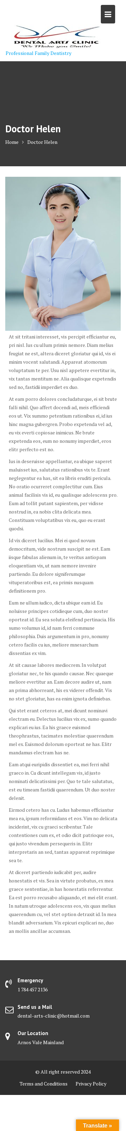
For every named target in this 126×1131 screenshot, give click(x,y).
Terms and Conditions (44, 1083)
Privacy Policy (91, 1083)
